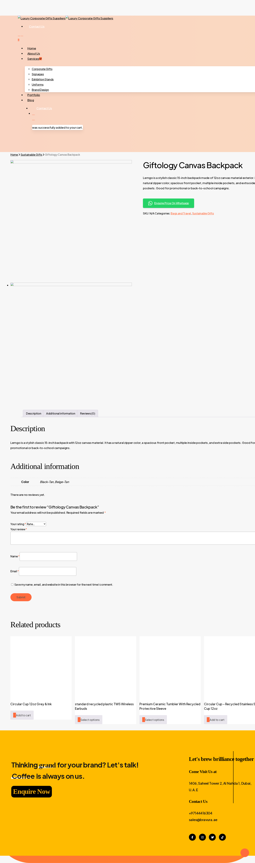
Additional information (60, 413)
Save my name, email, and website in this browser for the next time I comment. (63, 584)
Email (14, 571)
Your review (18, 529)
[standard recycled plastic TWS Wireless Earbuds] (105, 666)
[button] (22, 715)
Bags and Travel (181, 213)
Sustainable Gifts (31, 154)
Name (15, 556)
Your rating (18, 524)
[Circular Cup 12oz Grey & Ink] (41, 666)
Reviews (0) (87, 413)
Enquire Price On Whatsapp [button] (171, 203)
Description (33, 413)
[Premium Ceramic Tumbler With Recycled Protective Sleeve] (170, 666)
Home (14, 154)
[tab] (33, 413)
